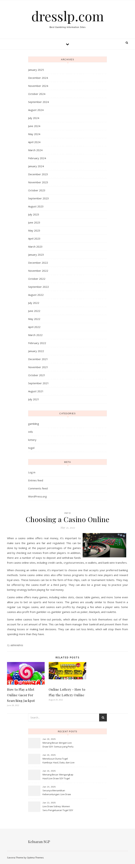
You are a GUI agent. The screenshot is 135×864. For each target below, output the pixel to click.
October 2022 (36, 278)
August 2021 (36, 391)
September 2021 (38, 383)
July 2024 (33, 118)
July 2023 (33, 214)
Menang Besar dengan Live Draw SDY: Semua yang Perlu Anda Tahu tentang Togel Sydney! (58, 745)
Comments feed (38, 488)
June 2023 (34, 222)
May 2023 (34, 230)
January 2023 (36, 254)
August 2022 (36, 295)
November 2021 (38, 367)
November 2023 (38, 182)
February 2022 (37, 343)
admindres (17, 645)
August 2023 (36, 206)
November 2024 (38, 86)
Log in (31, 472)
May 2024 (34, 134)
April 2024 (34, 142)
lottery (32, 440)
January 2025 (36, 69)
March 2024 (35, 150)
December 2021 (38, 359)
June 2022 (34, 311)
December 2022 (38, 262)
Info (30, 431)
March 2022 (35, 335)
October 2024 (36, 94)
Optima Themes (35, 857)
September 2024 (38, 102)
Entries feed (35, 480)
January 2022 (36, 351)
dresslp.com (67, 16)
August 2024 (36, 110)
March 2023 (35, 246)
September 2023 (38, 198)
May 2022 (34, 319)
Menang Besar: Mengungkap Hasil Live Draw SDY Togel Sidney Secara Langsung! (58, 777)
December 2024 (38, 77)
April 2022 (34, 327)
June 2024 (34, 126)
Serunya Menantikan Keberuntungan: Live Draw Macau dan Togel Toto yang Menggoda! (57, 793)
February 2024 (37, 158)
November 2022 (38, 270)
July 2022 (33, 303)
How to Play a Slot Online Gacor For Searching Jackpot (21, 695)
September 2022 (38, 286)
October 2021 (36, 375)
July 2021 (33, 399)
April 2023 (34, 238)
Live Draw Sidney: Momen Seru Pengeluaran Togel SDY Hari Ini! (58, 808)
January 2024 (36, 166)
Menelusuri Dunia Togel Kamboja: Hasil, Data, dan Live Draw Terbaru (59, 761)
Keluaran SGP (39, 841)
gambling (33, 423)
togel (31, 448)
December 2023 (38, 174)
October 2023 (36, 190)
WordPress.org (37, 496)
